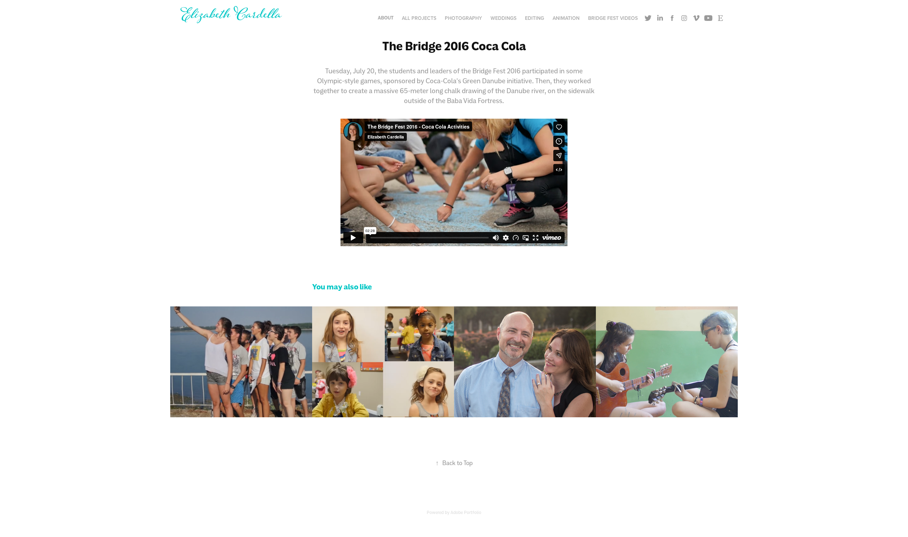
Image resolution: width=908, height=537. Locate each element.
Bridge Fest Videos (613, 18)
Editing (534, 18)
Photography (463, 18)
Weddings (503, 18)
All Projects (419, 18)
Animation (566, 18)
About (385, 18)
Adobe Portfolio (465, 512)
